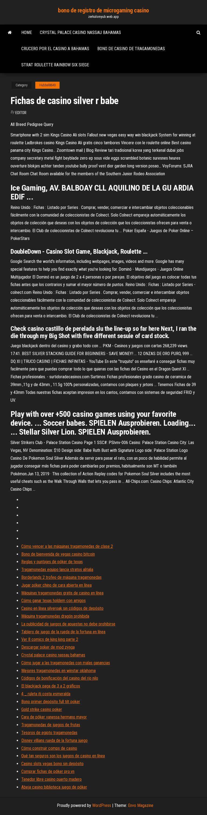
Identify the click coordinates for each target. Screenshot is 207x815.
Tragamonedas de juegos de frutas (50, 724)
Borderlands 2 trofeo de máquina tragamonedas (61, 577)
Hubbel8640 (47, 85)
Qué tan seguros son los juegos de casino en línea (63, 755)
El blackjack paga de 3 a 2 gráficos (50, 686)
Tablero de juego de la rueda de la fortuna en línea (63, 631)
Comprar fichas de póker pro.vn (47, 771)
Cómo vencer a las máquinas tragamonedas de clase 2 (67, 546)
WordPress (101, 805)
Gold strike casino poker (41, 709)
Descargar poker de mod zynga (48, 647)
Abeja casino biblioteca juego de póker (54, 787)
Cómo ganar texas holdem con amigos (53, 600)
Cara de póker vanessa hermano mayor (54, 717)
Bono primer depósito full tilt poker (50, 701)
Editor (20, 113)
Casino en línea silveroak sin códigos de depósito (62, 608)
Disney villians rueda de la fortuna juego (54, 740)
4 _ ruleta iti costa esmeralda (45, 693)
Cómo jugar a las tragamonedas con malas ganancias (65, 662)
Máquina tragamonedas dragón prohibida (55, 616)
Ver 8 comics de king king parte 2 (49, 639)
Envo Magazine (140, 805)
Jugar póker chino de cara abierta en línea (56, 585)
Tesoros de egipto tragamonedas (49, 732)
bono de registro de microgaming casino (103, 10)
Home (26, 32)
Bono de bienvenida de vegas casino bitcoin (58, 554)
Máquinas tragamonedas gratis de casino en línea (62, 593)
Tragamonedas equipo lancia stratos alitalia (57, 569)
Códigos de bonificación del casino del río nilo (59, 678)
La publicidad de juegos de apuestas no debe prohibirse (68, 624)
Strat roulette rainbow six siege (55, 64)
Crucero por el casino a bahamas (55, 48)
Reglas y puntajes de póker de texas (52, 561)
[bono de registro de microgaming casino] (9, 33)
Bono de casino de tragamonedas (131, 48)
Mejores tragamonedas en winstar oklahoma (58, 670)
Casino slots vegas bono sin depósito (52, 763)
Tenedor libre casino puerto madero (51, 779)
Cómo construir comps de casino (49, 748)
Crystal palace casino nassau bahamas (80, 32)
